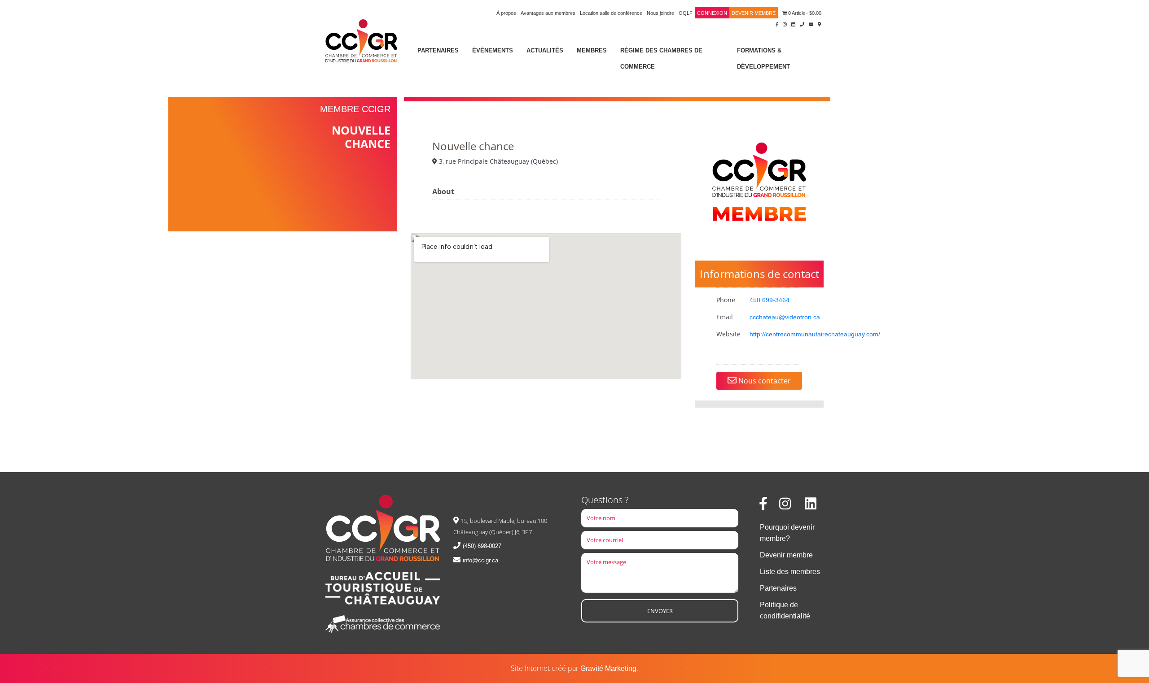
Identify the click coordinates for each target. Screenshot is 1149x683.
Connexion (712, 13)
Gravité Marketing (608, 668)
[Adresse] (820, 23)
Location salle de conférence (611, 13)
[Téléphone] (802, 23)
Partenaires (438, 50)
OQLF (686, 13)
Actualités (544, 50)
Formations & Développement (763, 58)
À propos (506, 13)
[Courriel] (811, 23)
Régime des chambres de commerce (661, 58)
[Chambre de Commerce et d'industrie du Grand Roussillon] (361, 40)
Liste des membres (790, 571)
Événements (492, 50)
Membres (592, 50)
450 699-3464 (769, 300)
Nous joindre (660, 13)
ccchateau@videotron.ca (785, 317)
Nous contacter (764, 381)
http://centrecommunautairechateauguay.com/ (815, 334)
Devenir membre (754, 13)
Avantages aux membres (548, 13)
